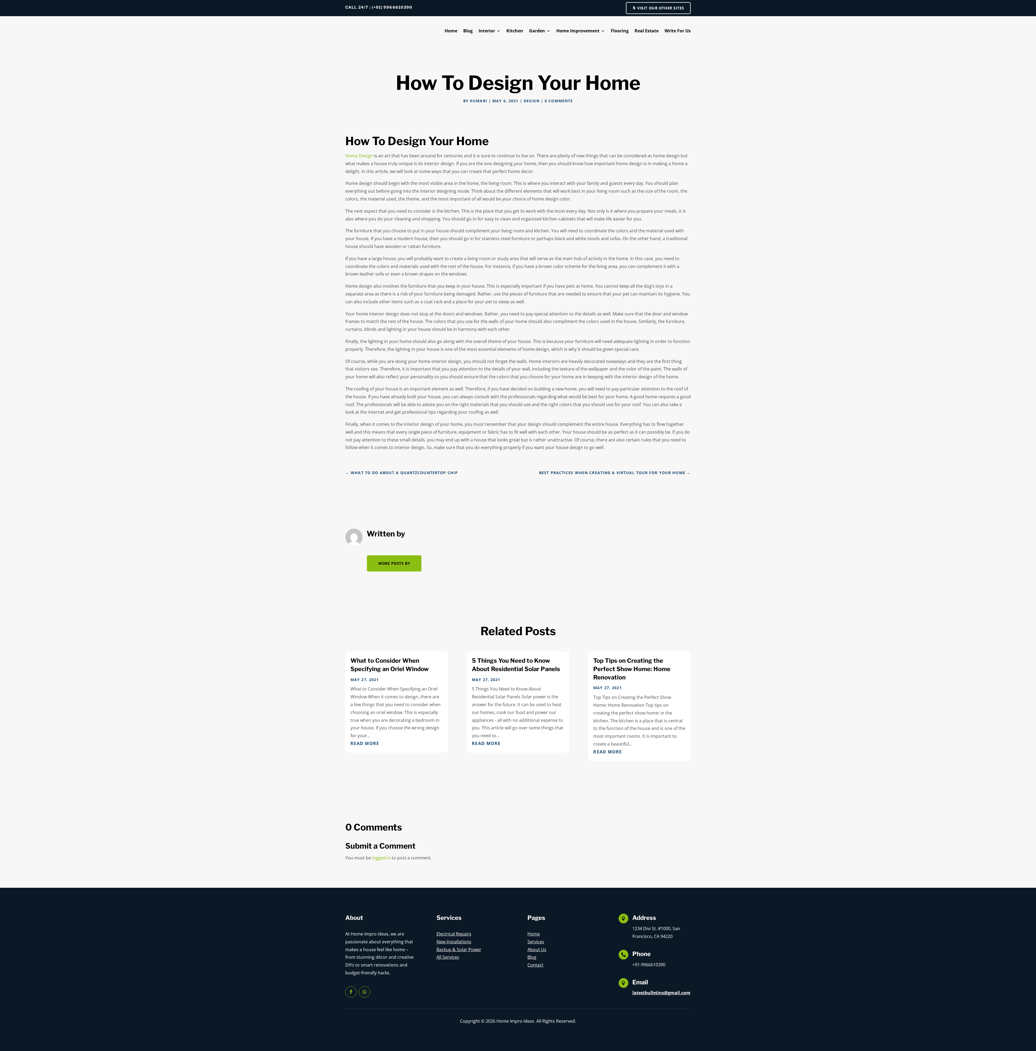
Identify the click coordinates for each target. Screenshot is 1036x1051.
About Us (536, 950)
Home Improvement (577, 31)
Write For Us (677, 31)
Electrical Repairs (454, 934)
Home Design (359, 156)
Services (535, 942)
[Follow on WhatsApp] (364, 992)
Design (532, 100)
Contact (535, 965)
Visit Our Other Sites (660, 8)
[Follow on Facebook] (351, 992)
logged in (381, 858)
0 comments (559, 100)
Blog (468, 31)
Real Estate (647, 31)
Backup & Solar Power (459, 950)
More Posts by (394, 563)
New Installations (454, 942)
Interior (487, 31)
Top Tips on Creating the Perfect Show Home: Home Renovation (631, 669)
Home (451, 31)
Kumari (478, 100)
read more (364, 743)
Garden (537, 31)
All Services (448, 957)
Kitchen (514, 31)
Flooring (620, 31)
